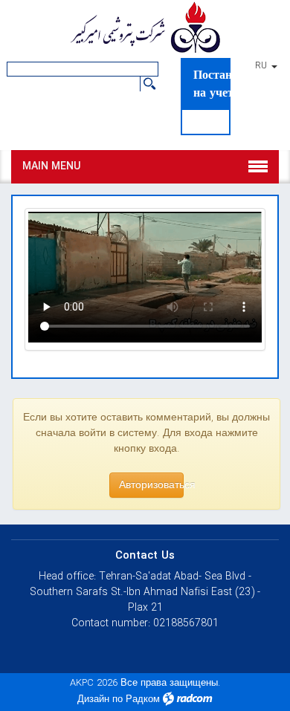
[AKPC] (145, 29)
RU (262, 66)
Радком (143, 699)
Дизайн (93, 699)
